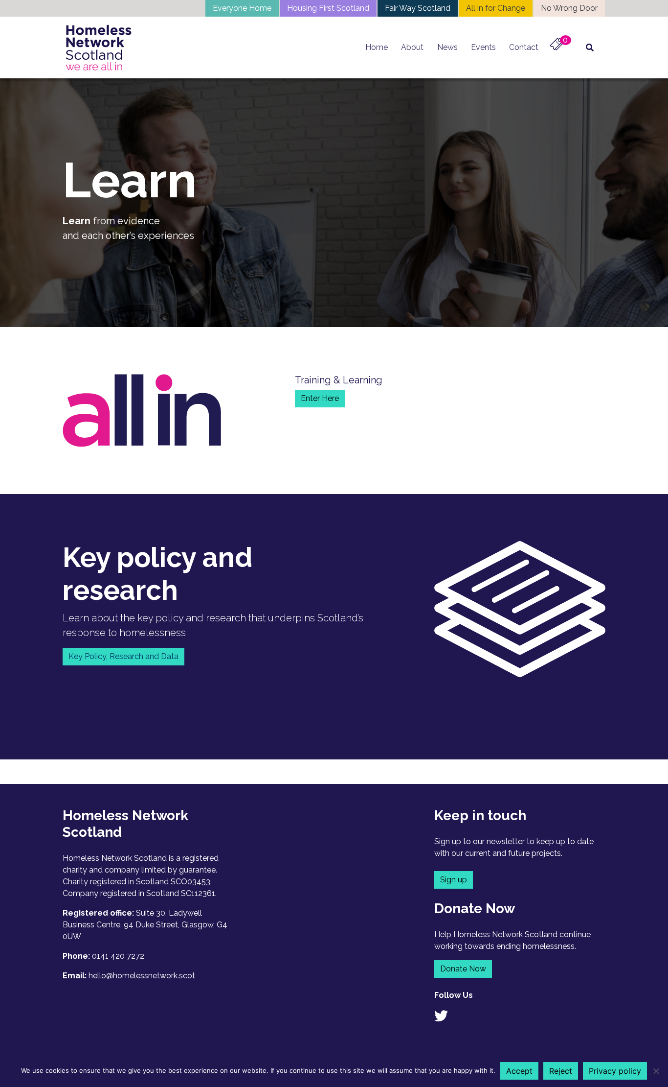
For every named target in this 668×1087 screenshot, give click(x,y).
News (447, 47)
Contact (523, 47)
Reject (560, 1071)
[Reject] (656, 1071)
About (412, 47)
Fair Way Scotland (417, 8)
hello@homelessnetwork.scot (142, 975)
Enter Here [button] (320, 398)
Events (483, 47)
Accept (519, 1071)
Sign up (453, 879)
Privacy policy (615, 1071)
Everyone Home (242, 8)
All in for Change (495, 8)
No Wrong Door (569, 8)
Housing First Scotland (328, 8)
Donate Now (463, 968)
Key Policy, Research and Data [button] (123, 656)
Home (376, 47)
